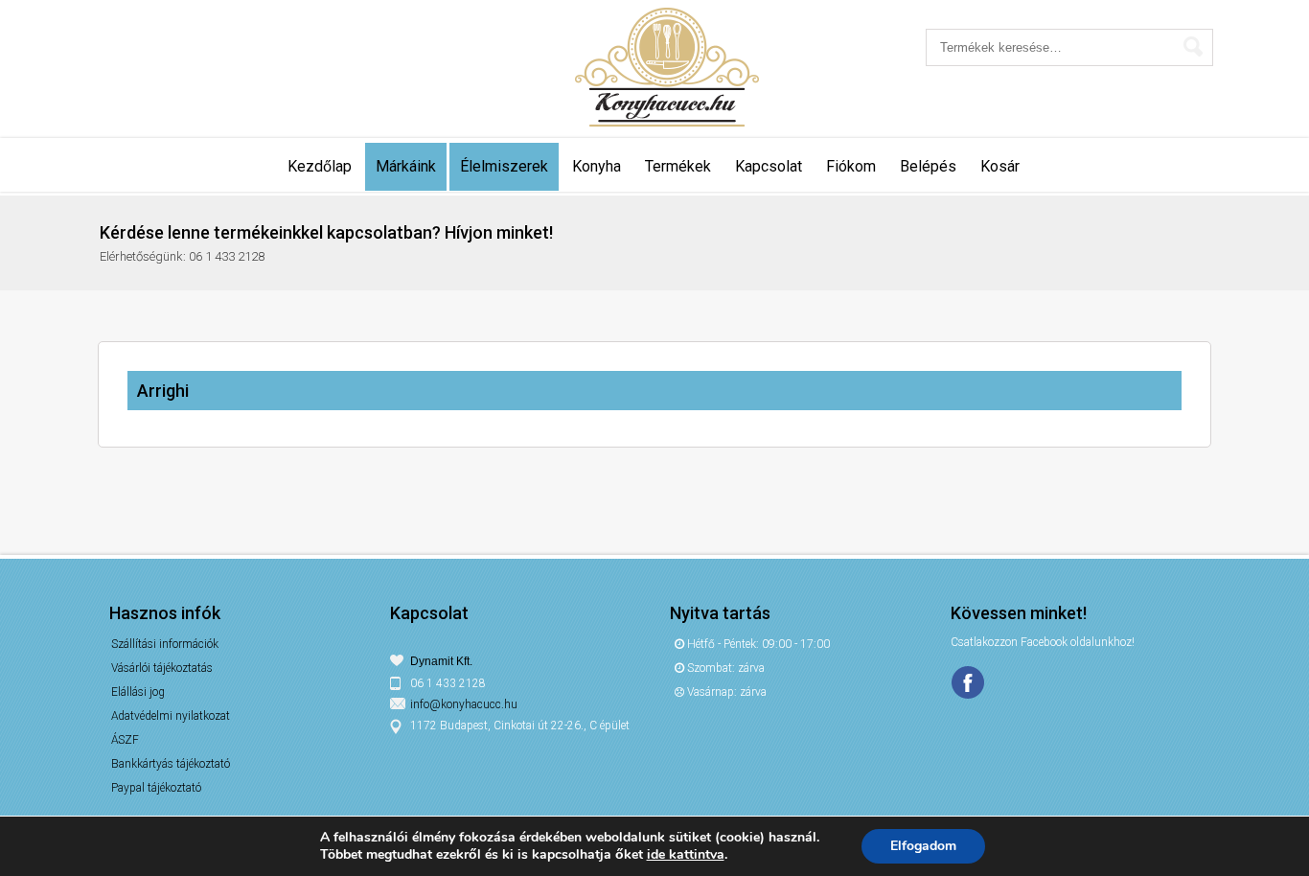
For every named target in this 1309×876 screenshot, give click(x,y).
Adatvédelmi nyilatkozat (170, 716)
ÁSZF (125, 740)
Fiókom (851, 166)
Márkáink (406, 166)
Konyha (596, 166)
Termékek (678, 166)
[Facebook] (970, 683)
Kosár (1000, 166)
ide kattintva (685, 855)
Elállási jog (138, 692)
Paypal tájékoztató (156, 788)
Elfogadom (923, 846)
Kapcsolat (768, 166)
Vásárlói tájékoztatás (162, 668)
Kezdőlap (319, 166)
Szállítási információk (164, 644)
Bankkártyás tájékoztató (170, 764)
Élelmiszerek (504, 166)
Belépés (928, 166)
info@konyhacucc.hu (463, 704)
